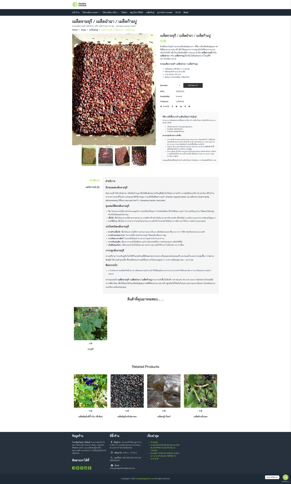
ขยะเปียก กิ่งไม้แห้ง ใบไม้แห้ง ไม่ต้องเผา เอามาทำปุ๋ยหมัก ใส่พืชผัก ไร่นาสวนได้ (165, 456)
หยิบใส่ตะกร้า (193, 85)
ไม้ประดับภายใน (110, 12)
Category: (164, 101)
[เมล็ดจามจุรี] (114, 89)
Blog (178, 12)
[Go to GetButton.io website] (285, 481)
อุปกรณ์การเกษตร (165, 12)
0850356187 (178, 129)
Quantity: (164, 85)
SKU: (162, 91)
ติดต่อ (185, 12)
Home (75, 30)
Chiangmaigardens (185, 127)
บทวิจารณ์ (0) (92, 187)
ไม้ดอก (124, 12)
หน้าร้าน (76, 12)
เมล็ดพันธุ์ (150, 12)
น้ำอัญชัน (154, 442)
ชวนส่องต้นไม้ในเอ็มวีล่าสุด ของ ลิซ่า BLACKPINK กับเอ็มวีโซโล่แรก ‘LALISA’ (165, 447)
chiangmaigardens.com (145, 479)
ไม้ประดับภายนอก (90, 12)
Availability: (165, 96)
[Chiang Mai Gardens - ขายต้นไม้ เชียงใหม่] (79, 4)
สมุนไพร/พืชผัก (136, 12)
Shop (83, 30)
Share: (166, 106)
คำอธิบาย (94, 180)
